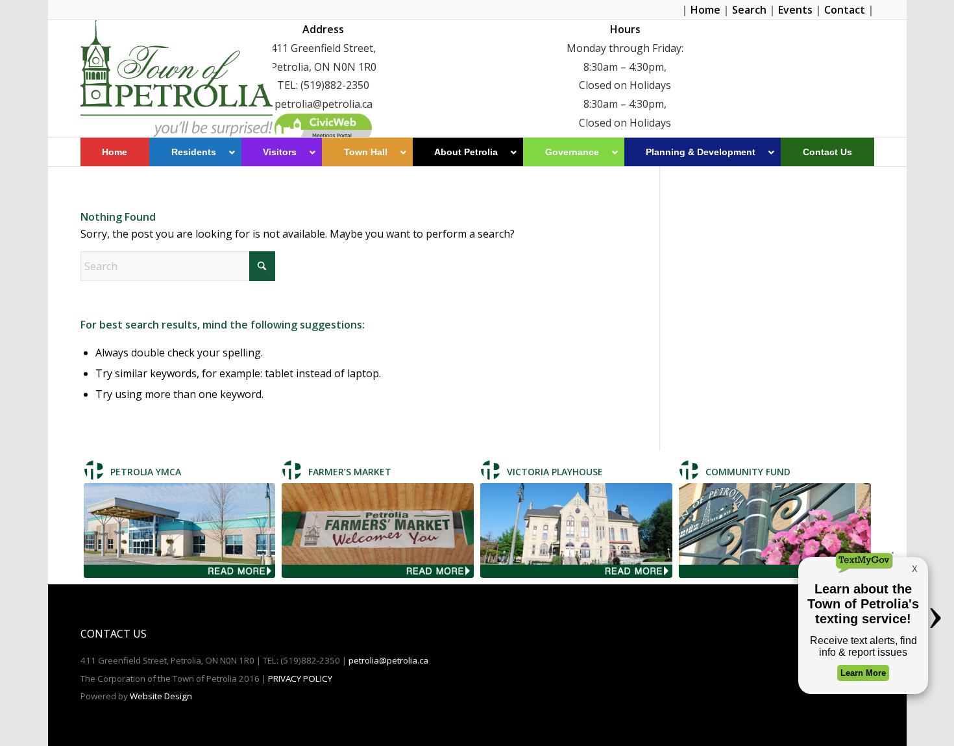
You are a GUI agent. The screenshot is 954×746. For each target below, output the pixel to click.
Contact (844, 10)
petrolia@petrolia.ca (388, 660)
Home (705, 10)
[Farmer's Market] (378, 530)
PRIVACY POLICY (300, 678)
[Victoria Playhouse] (576, 530)
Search (749, 10)
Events (795, 10)
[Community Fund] (775, 530)
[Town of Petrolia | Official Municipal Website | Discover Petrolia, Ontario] (176, 78)
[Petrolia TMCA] (180, 530)
